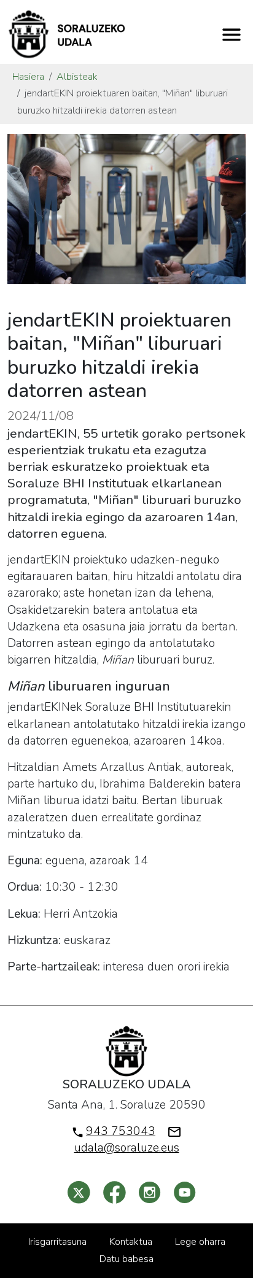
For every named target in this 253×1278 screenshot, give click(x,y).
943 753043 (120, 1131)
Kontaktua (130, 1242)
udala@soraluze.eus (126, 1148)
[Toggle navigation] (231, 34)
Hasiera (28, 76)
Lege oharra (200, 1242)
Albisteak (77, 76)
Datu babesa (126, 1259)
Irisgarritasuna (57, 1242)
